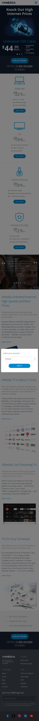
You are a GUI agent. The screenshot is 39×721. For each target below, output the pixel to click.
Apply (19, 366)
